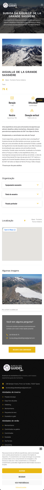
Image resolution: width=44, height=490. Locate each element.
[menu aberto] (42, 4)
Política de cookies (21, 487)
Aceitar (22, 471)
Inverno (39, 100)
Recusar (22, 477)
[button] (41, 449)
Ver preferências (22, 482)
